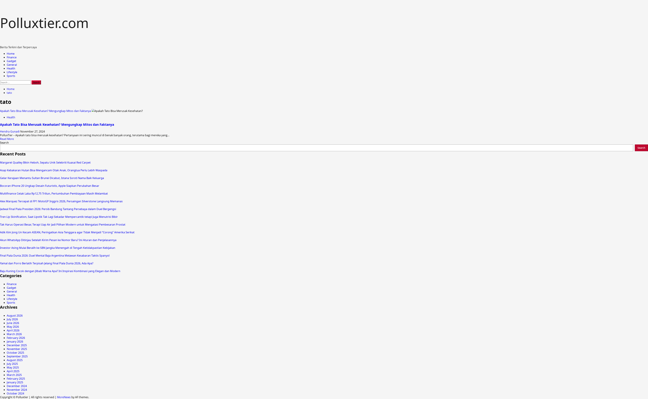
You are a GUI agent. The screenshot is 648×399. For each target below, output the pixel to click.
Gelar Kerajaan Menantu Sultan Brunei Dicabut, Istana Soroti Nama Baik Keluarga (52, 178)
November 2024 (17, 390)
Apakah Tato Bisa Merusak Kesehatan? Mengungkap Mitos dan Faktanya (45, 111)
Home (11, 53)
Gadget (11, 61)
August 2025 (15, 360)
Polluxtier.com (44, 22)
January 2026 (15, 341)
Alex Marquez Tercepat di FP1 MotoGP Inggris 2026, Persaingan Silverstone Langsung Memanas (61, 201)
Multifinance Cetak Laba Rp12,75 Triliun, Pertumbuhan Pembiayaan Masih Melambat (54, 193)
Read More (7, 139)
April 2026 (13, 330)
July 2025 (12, 364)
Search (4, 142)
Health (11, 68)
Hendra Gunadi (10, 131)
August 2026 (15, 315)
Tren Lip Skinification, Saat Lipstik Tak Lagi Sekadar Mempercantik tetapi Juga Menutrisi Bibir (59, 217)
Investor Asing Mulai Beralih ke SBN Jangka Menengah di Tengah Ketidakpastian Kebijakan (57, 248)
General (12, 65)
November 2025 (17, 349)
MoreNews (64, 397)
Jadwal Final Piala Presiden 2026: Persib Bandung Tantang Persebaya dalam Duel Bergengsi (58, 209)
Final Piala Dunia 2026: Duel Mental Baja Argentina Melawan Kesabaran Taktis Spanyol (55, 255)
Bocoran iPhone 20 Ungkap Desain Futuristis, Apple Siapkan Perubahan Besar (49, 186)
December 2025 (17, 345)
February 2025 (16, 378)
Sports (11, 76)
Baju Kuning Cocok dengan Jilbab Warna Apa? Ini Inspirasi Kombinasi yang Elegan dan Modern (60, 271)
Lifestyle (12, 72)
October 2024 (15, 393)
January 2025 (15, 382)
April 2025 (13, 371)
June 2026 (13, 323)
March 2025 (14, 375)
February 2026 (16, 338)
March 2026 (14, 334)
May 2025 (13, 367)
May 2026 (13, 327)
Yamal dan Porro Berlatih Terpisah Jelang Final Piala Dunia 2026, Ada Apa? (46, 263)
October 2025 (15, 352)
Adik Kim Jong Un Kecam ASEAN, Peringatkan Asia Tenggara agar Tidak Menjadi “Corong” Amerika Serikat (67, 232)
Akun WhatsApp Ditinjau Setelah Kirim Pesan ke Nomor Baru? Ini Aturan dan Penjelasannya (58, 240)
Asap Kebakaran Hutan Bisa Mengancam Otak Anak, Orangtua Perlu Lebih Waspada (53, 170)
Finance (12, 57)
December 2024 (17, 386)
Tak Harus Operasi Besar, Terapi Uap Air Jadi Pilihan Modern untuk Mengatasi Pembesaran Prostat (62, 224)
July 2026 (12, 319)
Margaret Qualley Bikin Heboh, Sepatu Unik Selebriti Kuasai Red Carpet (45, 162)
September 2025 (17, 356)
